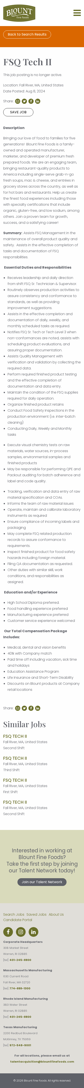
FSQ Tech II (15, 736)
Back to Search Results (27, 34)
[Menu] (77, 14)
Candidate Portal (17, 919)
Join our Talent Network (42, 881)
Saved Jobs (36, 914)
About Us (56, 914)
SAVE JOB (18, 112)
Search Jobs (13, 914)
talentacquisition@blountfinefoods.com (42, 1062)
